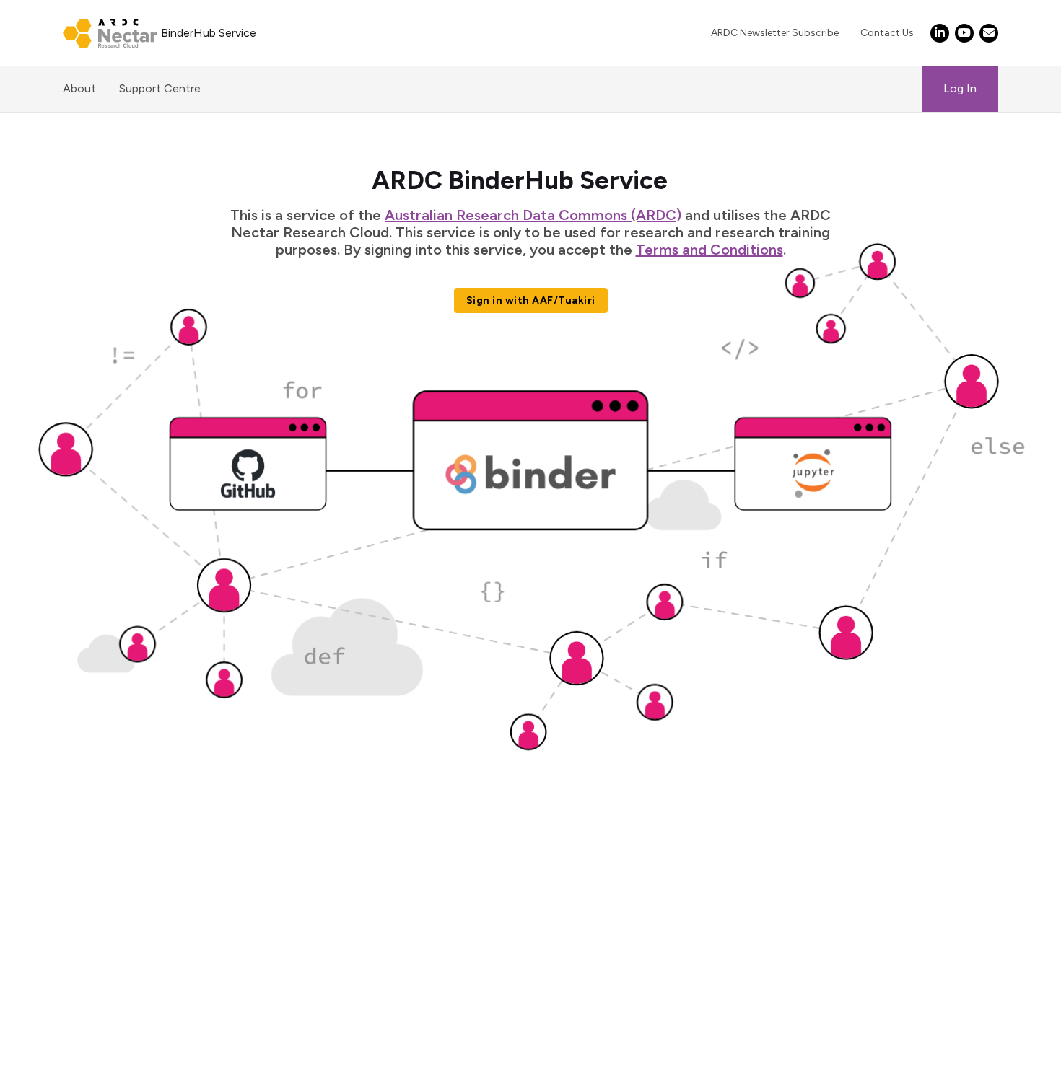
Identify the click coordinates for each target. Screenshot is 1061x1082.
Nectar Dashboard (70, 762)
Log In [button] (960, 88)
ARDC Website (61, 866)
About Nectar (59, 849)
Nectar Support (64, 797)
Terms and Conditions (709, 249)
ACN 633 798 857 (48, 958)
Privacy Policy (58, 912)
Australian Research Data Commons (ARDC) (533, 215)
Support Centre (160, 88)
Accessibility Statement (85, 929)
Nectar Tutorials (65, 831)
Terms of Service (66, 779)
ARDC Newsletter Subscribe (775, 33)
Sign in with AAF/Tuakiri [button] (530, 300)
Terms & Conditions (74, 895)
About (79, 88)
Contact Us (887, 33)
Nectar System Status (81, 814)
